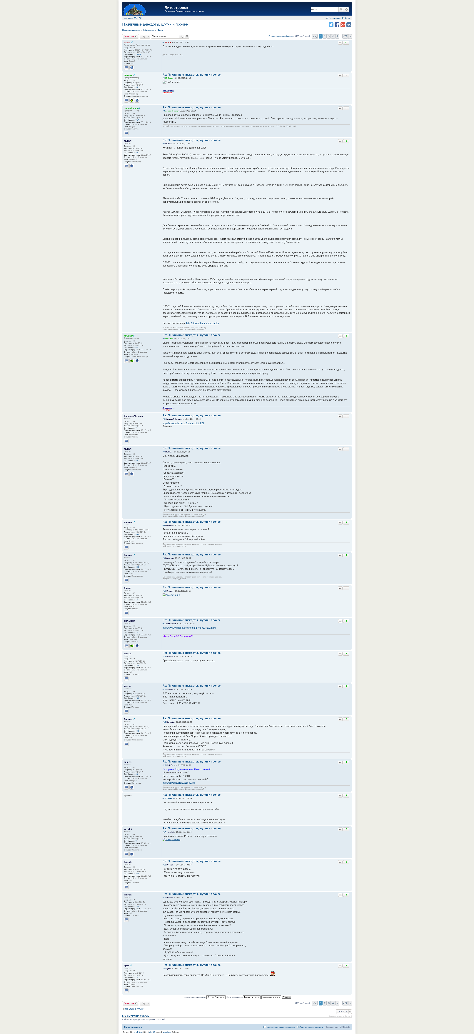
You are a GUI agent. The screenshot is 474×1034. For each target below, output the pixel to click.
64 (137, 87)
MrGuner (128, 75)
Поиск (341, 9)
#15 (164, 765)
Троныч (170, 798)
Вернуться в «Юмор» (134, 1009)
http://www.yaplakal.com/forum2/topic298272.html (189, 627)
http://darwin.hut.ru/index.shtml (202, 323)
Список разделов (133, 1027)
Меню (130, 18)
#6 (164, 419)
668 (137, 534)
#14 (164, 722)
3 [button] (329, 36)
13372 (138, 54)
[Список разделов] (144, 9)
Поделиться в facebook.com (337, 24)
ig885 (126, 966)
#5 (164, 339)
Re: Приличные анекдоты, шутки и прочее (192, 74)
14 (137, 600)
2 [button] (325, 36)
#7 (164, 452)
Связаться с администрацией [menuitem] (281, 1027)
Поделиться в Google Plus (343, 24)
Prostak (127, 653)
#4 (164, 144)
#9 (164, 558)
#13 (164, 689)
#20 (164, 969)
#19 (164, 898)
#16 (164, 798)
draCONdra (129, 621)
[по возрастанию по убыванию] (271, 997)
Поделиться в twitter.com (331, 24)
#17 (164, 832)
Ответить (129, 36)
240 (137, 665)
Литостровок (176, 8)
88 (137, 153)
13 (137, 633)
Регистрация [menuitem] (335, 18)
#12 (164, 656)
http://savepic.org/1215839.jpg (179, 782)
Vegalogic (167, 1032)
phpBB (152, 1032)
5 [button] (337, 36)
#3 (164, 111)
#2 (164, 78)
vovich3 (128, 829)
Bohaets (128, 522)
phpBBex (138, 1032)
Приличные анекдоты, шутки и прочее (155, 24)
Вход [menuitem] (347, 18)
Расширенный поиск (346, 9)
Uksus (127, 42)
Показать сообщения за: (194, 997)
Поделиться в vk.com (348, 24)
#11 (164, 624)
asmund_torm (131, 108)
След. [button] (350, 36)
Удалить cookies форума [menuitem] (311, 1027)
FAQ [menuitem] (140, 18)
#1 (164, 42)
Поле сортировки (234, 997)
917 (137, 120)
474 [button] (345, 36)
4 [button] (333, 36)
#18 (164, 865)
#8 (164, 525)
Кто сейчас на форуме (135, 1016)
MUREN (127, 141)
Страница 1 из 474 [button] (315, 36)
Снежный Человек (133, 416)
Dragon (127, 588)
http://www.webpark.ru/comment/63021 (183, 423)
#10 (164, 591)
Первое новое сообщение (280, 36)
